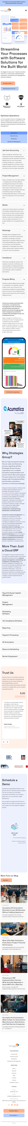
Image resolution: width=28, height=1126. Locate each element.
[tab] (14, 133)
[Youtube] (12, 1105)
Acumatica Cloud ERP (8, 493)
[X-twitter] (9, 1105)
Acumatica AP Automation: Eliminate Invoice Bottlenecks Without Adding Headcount (13, 910)
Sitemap (24, 1121)
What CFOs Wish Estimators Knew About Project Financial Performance (13, 942)
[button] (26, 10)
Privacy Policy (17, 1121)
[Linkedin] (15, 1105)
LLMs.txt (14, 1123)
